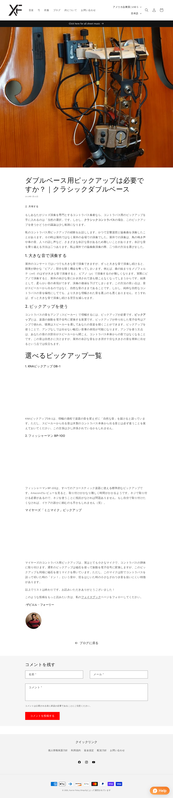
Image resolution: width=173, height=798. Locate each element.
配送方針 (102, 750)
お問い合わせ (117, 750)
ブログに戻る (89, 643)
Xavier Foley (74, 790)
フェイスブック (91, 597)
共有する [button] (33, 206)
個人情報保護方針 (58, 750)
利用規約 (76, 750)
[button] (146, 10)
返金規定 (89, 750)
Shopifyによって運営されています (95, 790)
